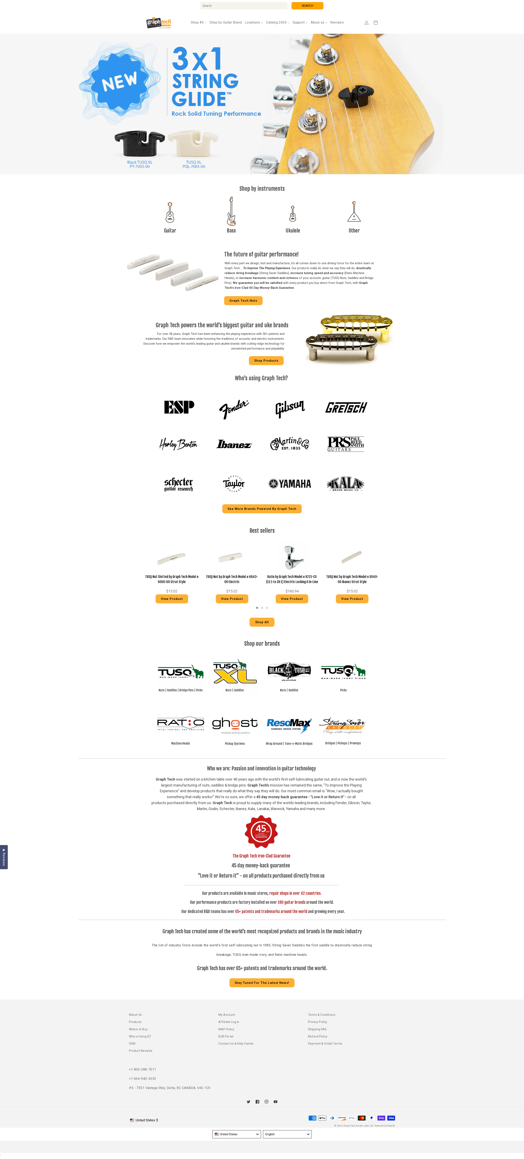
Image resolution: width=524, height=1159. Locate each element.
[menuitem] (198, 22)
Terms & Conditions (321, 1014)
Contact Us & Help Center (236, 1043)
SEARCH (307, 6)
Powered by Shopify (385, 1126)
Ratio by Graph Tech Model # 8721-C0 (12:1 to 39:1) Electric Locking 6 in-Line (292, 579)
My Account (226, 1014)
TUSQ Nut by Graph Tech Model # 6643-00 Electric (232, 579)
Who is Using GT (140, 1036)
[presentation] (136, 573)
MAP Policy (226, 1029)
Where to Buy (138, 1029)
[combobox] (244, 5)
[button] (375, 22)
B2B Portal (225, 1036)
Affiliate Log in (228, 1022)
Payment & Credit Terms (325, 1043)
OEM (132, 1043)
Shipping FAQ (317, 1029)
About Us (135, 1014)
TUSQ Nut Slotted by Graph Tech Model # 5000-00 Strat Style (172, 579)
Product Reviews (140, 1050)
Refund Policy (318, 1036)
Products (135, 1022)
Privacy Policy (317, 1022)
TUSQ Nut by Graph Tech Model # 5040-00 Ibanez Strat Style (352, 579)
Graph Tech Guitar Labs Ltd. (358, 1126)
